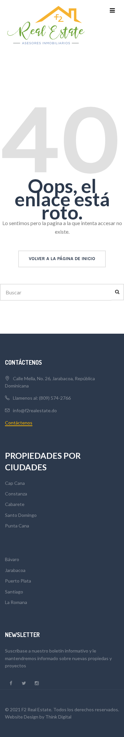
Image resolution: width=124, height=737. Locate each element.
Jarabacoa (15, 570)
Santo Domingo (21, 515)
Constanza (16, 493)
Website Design (21, 717)
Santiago (14, 591)
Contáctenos (18, 422)
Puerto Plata (18, 581)
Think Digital (58, 717)
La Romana (16, 602)
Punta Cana (17, 525)
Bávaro (12, 559)
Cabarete (14, 504)
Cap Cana (15, 483)
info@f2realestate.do (35, 410)
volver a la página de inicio (62, 258)
